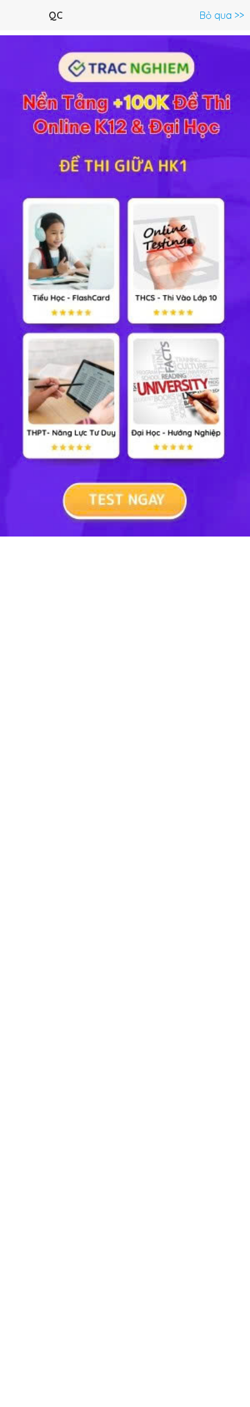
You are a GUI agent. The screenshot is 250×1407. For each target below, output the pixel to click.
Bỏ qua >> (222, 15)
